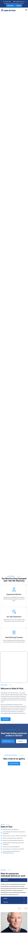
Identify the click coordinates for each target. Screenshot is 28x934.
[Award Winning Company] (14, 632)
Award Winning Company (14, 637)
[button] (26, 10)
